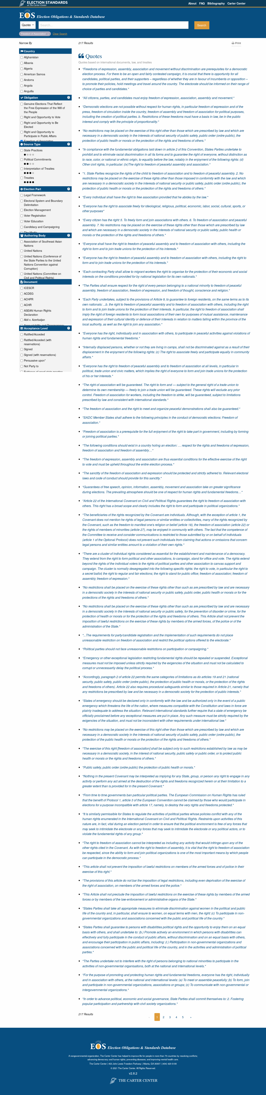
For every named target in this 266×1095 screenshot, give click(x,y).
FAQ (202, 3)
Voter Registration (35, 215)
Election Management (37, 210)
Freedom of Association (38, 141)
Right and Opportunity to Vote (42, 117)
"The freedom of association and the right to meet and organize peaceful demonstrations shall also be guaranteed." (161, 408)
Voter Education (33, 221)
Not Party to (31, 366)
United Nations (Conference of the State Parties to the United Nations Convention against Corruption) (42, 262)
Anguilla (29, 91)
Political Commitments (37, 159)
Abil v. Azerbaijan (34, 320)
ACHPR (28, 299)
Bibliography (216, 3)
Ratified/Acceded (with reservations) (37, 342)
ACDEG (28, 293)
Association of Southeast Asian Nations (43, 243)
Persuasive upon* (35, 360)
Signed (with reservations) (40, 355)
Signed (28, 349)
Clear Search (60, 33)
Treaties (29, 178)
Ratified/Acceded (34, 334)
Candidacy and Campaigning (42, 227)
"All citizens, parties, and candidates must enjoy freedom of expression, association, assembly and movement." (158, 98)
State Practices (33, 150)
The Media (30, 232)
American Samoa (34, 74)
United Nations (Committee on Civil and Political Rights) (42, 276)
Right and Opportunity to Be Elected (41, 125)
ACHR (28, 305)
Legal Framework (35, 195)
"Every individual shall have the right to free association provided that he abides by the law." (145, 197)
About (192, 3)
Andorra (29, 80)
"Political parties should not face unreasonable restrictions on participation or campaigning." (145, 649)
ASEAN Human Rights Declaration (37, 313)
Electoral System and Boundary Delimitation (43, 203)
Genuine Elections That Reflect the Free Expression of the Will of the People (44, 108)
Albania (28, 63)
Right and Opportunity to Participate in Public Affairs (40, 134)
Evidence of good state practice (43, 372)
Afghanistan (31, 57)
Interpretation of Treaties (39, 168)
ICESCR (29, 288)
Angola (28, 85)
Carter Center (236, 3)
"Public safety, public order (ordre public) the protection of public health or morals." (138, 767)
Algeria (28, 68)
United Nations (33, 251)
